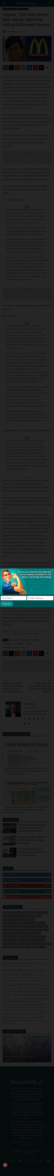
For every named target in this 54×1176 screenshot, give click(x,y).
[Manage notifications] (5, 1165)
